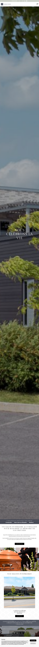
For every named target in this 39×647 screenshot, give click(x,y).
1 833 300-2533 (14, 0)
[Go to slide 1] (18, 570)
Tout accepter (33, 640)
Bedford (31, 522)
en (19, 0)
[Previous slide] (5, 597)
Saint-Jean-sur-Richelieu (20, 522)
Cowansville (9, 522)
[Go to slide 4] (20, 570)
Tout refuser (33, 643)
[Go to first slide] (33, 598)
